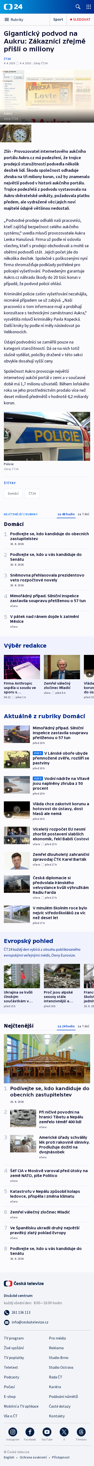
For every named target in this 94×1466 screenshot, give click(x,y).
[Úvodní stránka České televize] (24, 1283)
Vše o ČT (11, 1415)
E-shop (10, 1396)
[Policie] (47, 436)
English (9, 1457)
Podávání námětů (63, 1396)
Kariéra (55, 1386)
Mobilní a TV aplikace (21, 1406)
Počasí (9, 1386)
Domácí (13, 493)
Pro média (57, 1338)
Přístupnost (60, 1457)
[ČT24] (13, 7)
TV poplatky (14, 1357)
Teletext (11, 1367)
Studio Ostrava (61, 1367)
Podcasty (11, 1377)
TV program (14, 1338)
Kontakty (57, 1415)
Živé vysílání (14, 1347)
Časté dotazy (59, 1406)
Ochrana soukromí (33, 1457)
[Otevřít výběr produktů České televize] (88, 6)
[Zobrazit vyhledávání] (78, 6)
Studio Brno (58, 1357)
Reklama (56, 1347)
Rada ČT (55, 1377)
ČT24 (7, 59)
